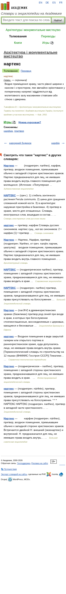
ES (54, 2)
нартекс (9, 225)
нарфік (55, 143)
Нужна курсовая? (30, 122)
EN (40, 2)
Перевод (26, 70)
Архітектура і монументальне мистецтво (33, 29)
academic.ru (14, 6)
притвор (19, 130)
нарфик (8, 130)
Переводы (48, 36)
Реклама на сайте (39, 463)
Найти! (58, 20)
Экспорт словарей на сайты (14, 474)
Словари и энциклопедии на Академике (31, 13)
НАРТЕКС (10, 195)
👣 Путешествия (9, 469)
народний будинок (20, 143)
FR (60, 2)
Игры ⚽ (48, 42)
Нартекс (9, 165)
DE (47, 2)
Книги (18, 42)
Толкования (18, 36)
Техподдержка (23, 463)
